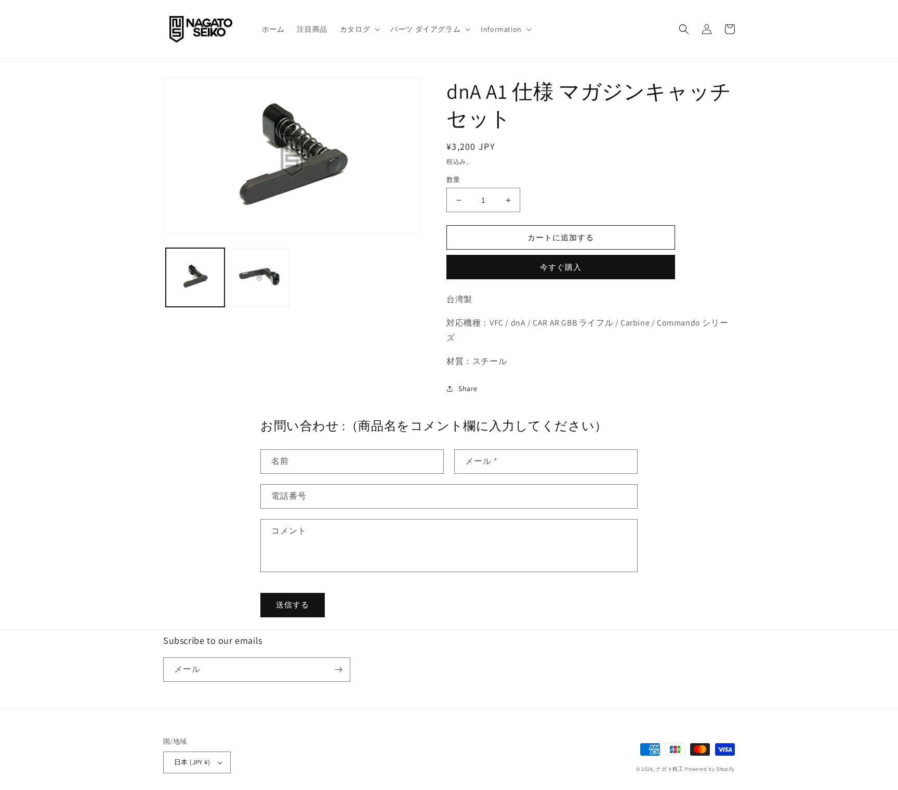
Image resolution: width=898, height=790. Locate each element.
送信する (292, 605)
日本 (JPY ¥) (192, 762)
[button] (359, 29)
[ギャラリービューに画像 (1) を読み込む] (195, 277)
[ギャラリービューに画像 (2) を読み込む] (259, 277)
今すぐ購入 (561, 267)
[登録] (338, 669)
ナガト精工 (670, 769)
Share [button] (468, 388)
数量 (453, 179)
